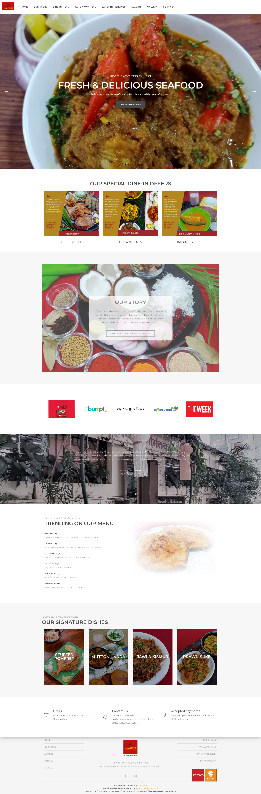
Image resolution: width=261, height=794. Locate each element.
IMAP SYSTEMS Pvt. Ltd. (147, 788)
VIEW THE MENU (130, 104)
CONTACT (169, 7)
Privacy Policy (208, 761)
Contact (49, 768)
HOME (47, 740)
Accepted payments (185, 711)
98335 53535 (132, 723)
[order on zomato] (198, 774)
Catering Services (206, 754)
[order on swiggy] (211, 774)
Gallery (48, 761)
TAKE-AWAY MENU (85, 7)
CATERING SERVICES (114, 7)
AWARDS (136, 7)
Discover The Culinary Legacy (130, 333)
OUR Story (50, 747)
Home (24, 7)
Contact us (120, 711)
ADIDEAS (142, 785)
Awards (48, 754)
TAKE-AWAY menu (207, 747)
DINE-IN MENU (61, 7)
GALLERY (152, 7)
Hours (57, 711)
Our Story (40, 7)
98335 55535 (118, 723)
